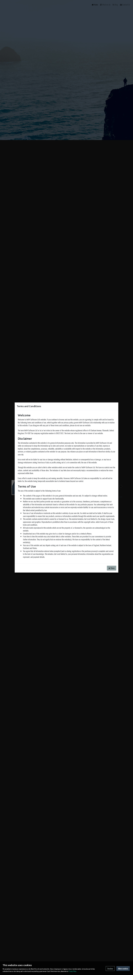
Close (112, 568)
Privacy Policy (72, 971)
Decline (110, 968)
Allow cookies (123, 968)
